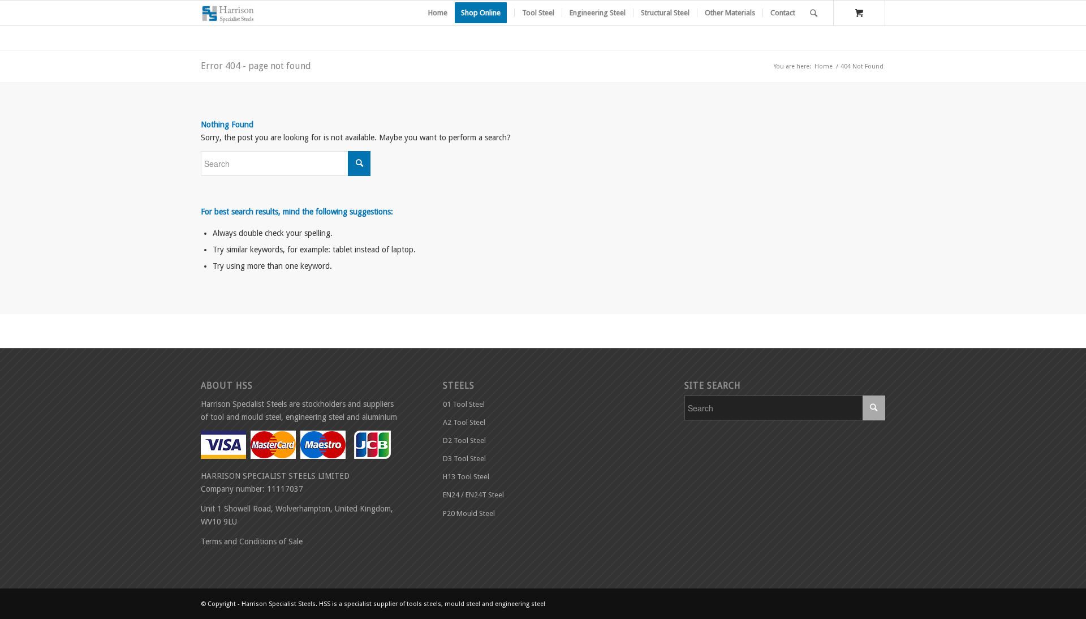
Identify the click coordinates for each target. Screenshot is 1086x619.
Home (824, 66)
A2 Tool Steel (464, 422)
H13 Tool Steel (466, 476)
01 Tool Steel (464, 404)
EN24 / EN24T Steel (473, 495)
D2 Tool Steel (464, 440)
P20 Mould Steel (469, 513)
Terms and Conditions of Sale (252, 541)
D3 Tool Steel (464, 458)
